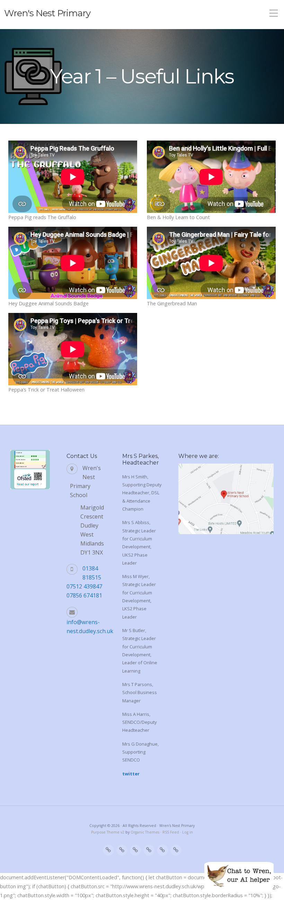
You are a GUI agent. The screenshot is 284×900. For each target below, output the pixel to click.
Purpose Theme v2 (107, 832)
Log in (187, 832)
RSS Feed (170, 832)
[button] (239, 876)
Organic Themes (145, 832)
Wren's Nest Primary (47, 13)
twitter (131, 774)
